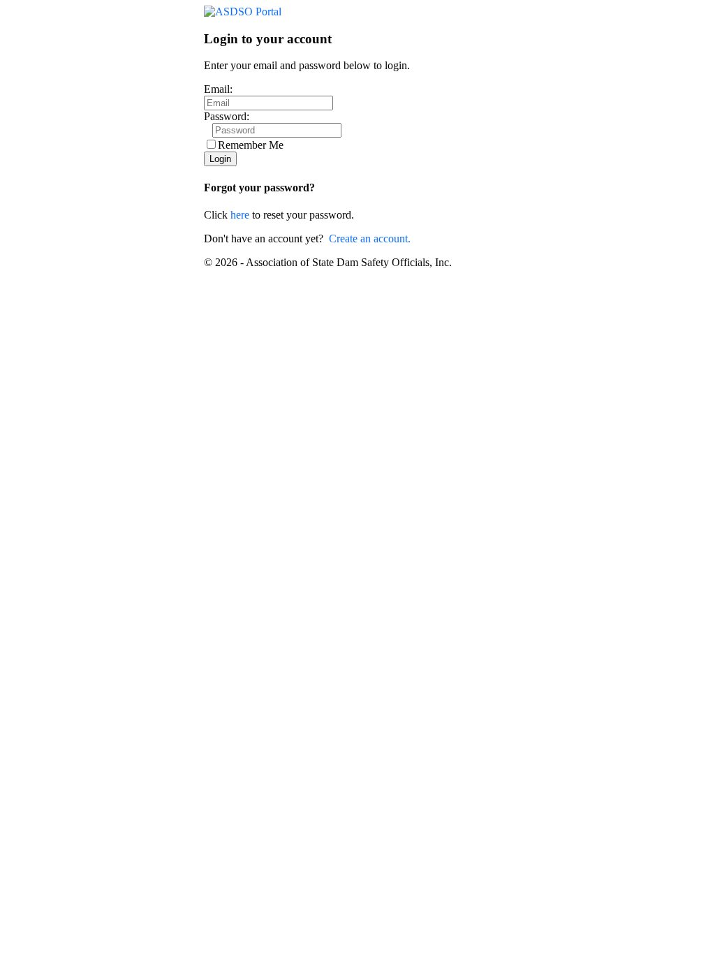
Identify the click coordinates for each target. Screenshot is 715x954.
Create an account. (370, 238)
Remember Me (250, 145)
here (239, 215)
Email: (218, 89)
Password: (226, 116)
